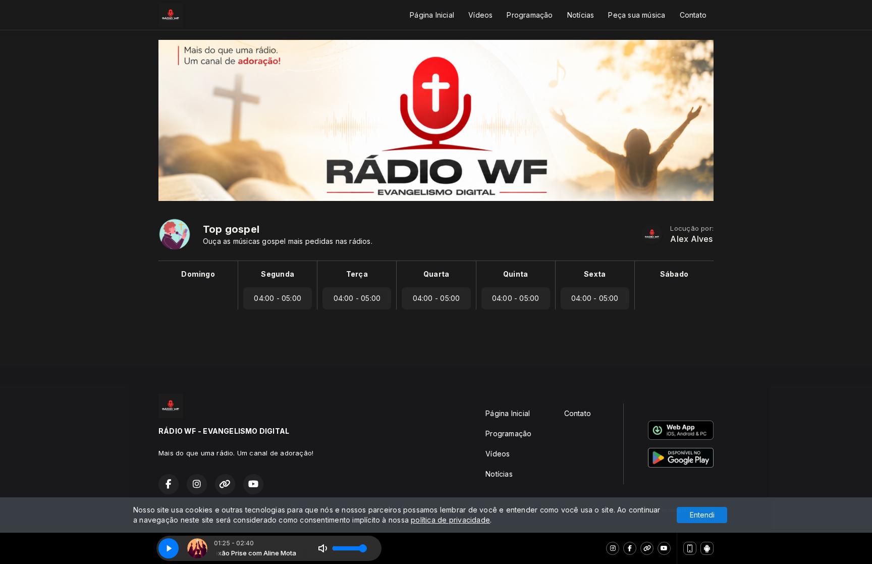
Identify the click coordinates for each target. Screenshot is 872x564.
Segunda (277, 274)
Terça (357, 274)
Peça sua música (636, 15)
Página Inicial (432, 15)
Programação (530, 15)
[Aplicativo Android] (707, 548)
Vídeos (480, 15)
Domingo (197, 274)
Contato (693, 15)
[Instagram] (612, 548)
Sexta (595, 274)
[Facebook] (629, 548)
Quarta (436, 274)
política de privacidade (450, 520)
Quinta (515, 274)
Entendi (702, 514)
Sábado (674, 274)
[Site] (646, 548)
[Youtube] (664, 548)
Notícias (580, 15)
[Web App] (689, 548)
